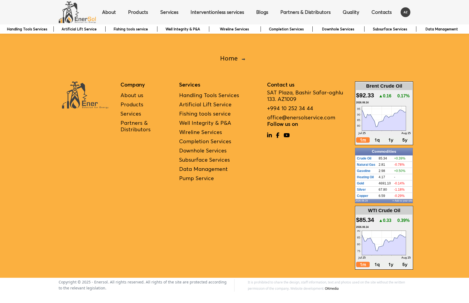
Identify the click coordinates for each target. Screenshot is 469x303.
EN (406, 24)
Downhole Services (338, 29)
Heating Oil (365, 177)
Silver (361, 190)
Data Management (442, 29)
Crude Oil (364, 158)
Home (229, 58)
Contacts (382, 12)
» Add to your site (402, 200)
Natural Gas (366, 165)
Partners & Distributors (305, 12)
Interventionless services (217, 12)
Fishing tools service (131, 29)
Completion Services (286, 29)
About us (132, 95)
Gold (360, 183)
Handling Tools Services (27, 29)
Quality (351, 12)
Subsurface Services (390, 29)
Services (169, 12)
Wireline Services (234, 29)
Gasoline (363, 171)
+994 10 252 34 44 (290, 108)
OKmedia (332, 288)
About (109, 12)
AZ (405, 12)
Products (138, 12)
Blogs (262, 12)
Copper (362, 196)
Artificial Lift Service (79, 29)
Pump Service (196, 178)
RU (406, 37)
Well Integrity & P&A (183, 29)
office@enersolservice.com (301, 117)
